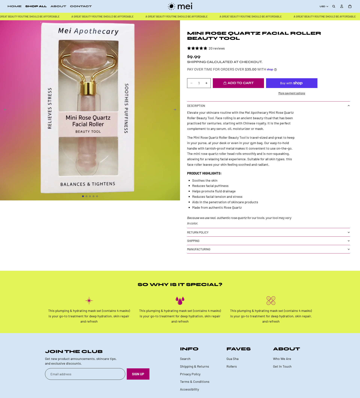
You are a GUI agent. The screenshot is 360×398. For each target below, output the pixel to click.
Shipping (193, 240)
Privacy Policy (190, 374)
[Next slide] (176, 110)
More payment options (291, 93)
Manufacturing (198, 249)
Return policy (197, 232)
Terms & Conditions (194, 382)
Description (196, 105)
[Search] (334, 6)
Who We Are (282, 359)
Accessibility (189, 389)
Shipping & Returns (194, 366)
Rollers (231, 366)
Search (185, 359)
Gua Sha (232, 359)
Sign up (138, 374)
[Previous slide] (4, 110)
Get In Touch (282, 366)
